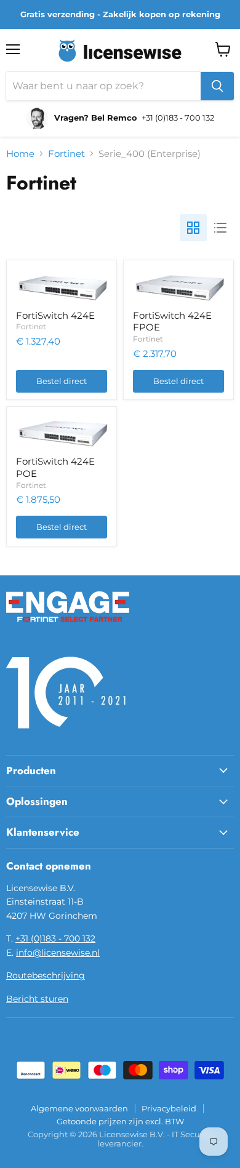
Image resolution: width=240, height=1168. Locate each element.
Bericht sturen (37, 998)
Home (20, 153)
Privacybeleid (169, 1108)
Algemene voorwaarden (79, 1108)
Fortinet (66, 153)
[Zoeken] (217, 86)
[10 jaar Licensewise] (67, 736)
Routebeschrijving (45, 975)
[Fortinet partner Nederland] (67, 629)
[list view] (220, 227)
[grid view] (193, 227)
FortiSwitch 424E (55, 315)
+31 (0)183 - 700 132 (55, 938)
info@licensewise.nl (58, 952)
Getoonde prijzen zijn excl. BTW (120, 1121)
